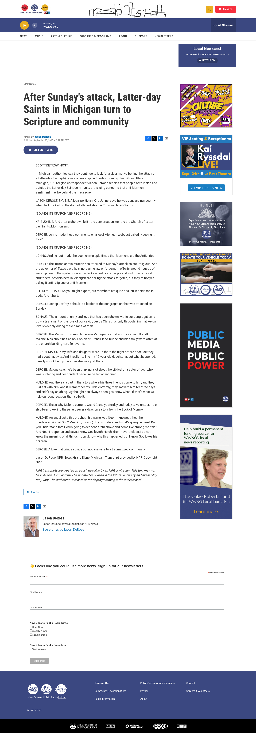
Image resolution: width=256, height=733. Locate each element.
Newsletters (164, 36)
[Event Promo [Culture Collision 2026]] (206, 105)
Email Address (39, 576)
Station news (39, 649)
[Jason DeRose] (31, 526)
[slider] (40, 25)
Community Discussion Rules (110, 691)
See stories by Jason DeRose (63, 529)
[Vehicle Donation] (206, 274)
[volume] (35, 25)
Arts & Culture (61, 36)
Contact (190, 683)
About (123, 36)
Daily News (38, 627)
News (24, 36)
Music (39, 36)
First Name (36, 592)
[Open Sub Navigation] (30, 36)
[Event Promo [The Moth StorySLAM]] (206, 223)
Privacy (144, 691)
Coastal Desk (39, 634)
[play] (24, 25)
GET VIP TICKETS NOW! (206, 188)
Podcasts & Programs (95, 36)
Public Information (105, 699)
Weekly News (39, 630)
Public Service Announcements (157, 683)
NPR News (30, 84)
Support (141, 36)
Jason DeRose (42, 136)
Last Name (36, 607)
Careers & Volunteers (198, 691)
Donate (227, 9)
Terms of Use (102, 683)
